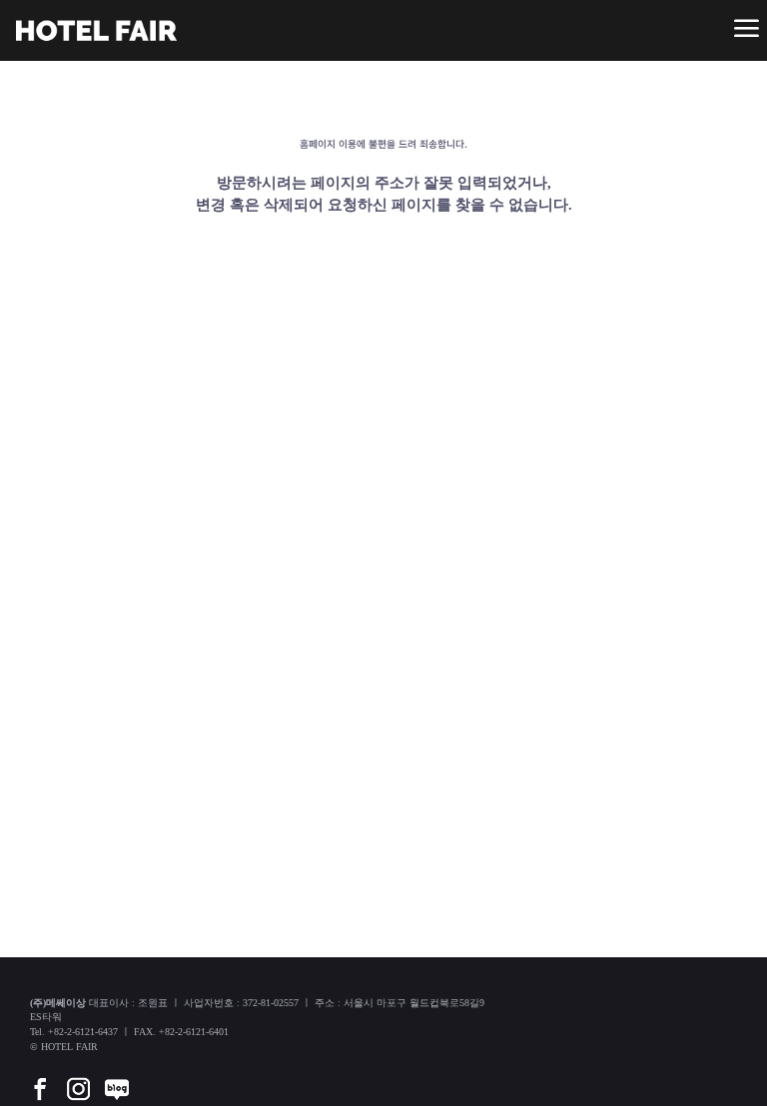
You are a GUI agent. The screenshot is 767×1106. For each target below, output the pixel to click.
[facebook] (40, 1075)
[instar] (78, 1075)
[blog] (117, 1075)
